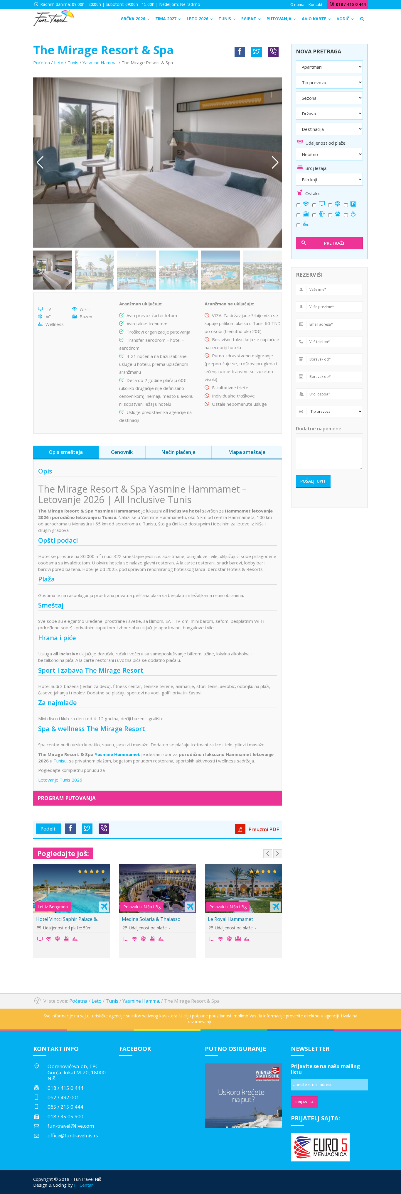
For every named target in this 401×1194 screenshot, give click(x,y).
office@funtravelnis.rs (73, 1135)
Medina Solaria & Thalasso (83, 919)
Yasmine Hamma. (99, 62)
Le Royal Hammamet (163, 919)
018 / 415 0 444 (65, 1088)
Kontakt (315, 4)
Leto (58, 62)
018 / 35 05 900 (65, 1116)
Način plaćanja (178, 452)
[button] (275, 162)
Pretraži (334, 243)
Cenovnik (122, 452)
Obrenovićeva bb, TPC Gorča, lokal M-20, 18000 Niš (77, 1072)
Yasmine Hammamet (117, 754)
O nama (297, 4)
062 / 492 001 (63, 1097)
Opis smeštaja (66, 452)
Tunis (73, 62)
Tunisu (60, 761)
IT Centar (83, 1185)
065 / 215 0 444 (65, 1106)
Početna (41, 62)
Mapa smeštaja (246, 452)
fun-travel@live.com (71, 1125)
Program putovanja (67, 798)
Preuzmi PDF (263, 829)
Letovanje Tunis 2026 (60, 780)
